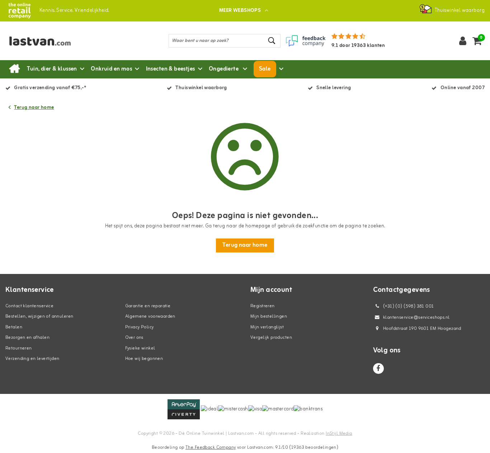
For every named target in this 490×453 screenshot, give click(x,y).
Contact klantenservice (29, 306)
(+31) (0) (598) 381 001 (408, 306)
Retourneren (18, 348)
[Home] (14, 69)
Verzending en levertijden (32, 358)
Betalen (13, 327)
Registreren (262, 306)
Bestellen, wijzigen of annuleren (39, 316)
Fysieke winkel (140, 348)
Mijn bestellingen (268, 316)
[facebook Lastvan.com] (378, 368)
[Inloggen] (462, 41)
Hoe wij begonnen (144, 358)
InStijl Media (339, 433)
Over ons (134, 337)
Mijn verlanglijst (267, 327)
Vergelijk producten (271, 337)
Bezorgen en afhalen (27, 337)
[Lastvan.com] (19, 10)
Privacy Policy (139, 327)
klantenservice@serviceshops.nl (416, 317)
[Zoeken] (272, 40)
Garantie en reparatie (148, 306)
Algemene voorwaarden (150, 316)
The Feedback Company (210, 447)
